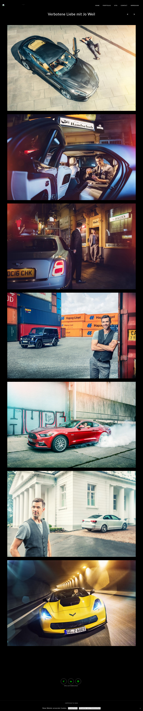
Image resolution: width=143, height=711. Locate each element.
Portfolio (107, 5)
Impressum (135, 5)
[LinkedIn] (71, 681)
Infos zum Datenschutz (71, 685)
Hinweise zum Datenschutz (89, 708)
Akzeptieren (72, 708)
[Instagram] (78, 681)
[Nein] (140, 708)
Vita (115, 5)
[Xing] (63, 681)
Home (97, 5)
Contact (124, 5)
